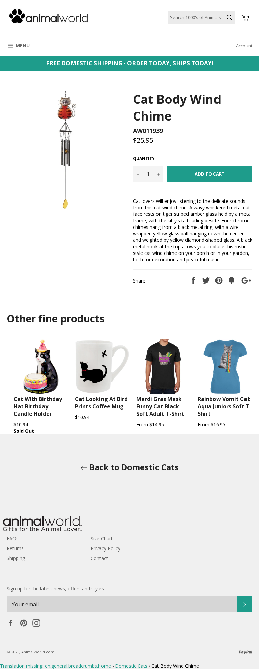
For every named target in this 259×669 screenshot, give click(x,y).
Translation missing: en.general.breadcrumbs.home (55, 666)
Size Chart (102, 538)
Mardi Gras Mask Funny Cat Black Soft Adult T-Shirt (160, 406)
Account (244, 46)
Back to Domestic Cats (133, 467)
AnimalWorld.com (37, 651)
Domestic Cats (131, 666)
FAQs (13, 538)
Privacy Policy (105, 548)
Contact (99, 558)
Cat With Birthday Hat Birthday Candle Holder (37, 406)
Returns (15, 548)
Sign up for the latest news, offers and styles (55, 588)
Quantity (144, 158)
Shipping (16, 558)
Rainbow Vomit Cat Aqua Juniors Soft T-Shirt (225, 406)
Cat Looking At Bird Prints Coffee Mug (101, 402)
